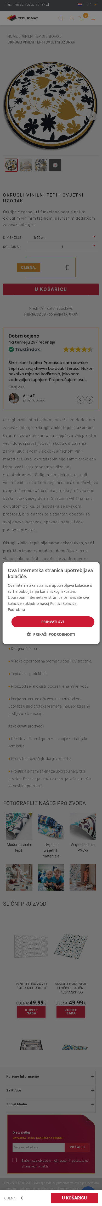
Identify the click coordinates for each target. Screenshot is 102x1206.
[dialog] (51, 603)
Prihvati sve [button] (53, 621)
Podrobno (16, 609)
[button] (51, 634)
